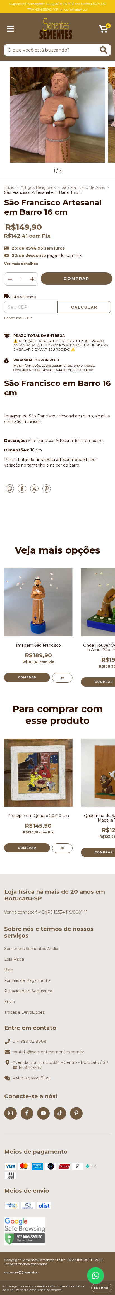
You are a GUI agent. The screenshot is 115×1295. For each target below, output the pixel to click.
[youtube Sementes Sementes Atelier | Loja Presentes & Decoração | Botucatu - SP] (43, 1113)
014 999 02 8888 (30, 1041)
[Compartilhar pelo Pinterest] (46, 490)
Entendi (102, 1288)
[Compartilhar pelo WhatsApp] (10, 488)
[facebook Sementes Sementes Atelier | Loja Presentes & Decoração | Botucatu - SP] (27, 1113)
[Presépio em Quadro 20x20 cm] (62, 848)
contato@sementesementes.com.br (48, 1051)
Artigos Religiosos (38, 187)
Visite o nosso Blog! (32, 1078)
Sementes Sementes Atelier (32, 948)
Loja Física (14, 959)
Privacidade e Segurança (28, 991)
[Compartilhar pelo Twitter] (35, 490)
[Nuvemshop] (21, 1273)
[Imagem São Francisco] (62, 678)
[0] (103, 30)
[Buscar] (103, 50)
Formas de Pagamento (27, 980)
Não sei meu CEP (18, 318)
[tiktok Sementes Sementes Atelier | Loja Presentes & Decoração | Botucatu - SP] (60, 1113)
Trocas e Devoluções (24, 1012)
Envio (9, 1001)
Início (9, 187)
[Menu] (10, 29)
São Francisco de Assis (83, 187)
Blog (8, 969)
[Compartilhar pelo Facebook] (22, 490)
